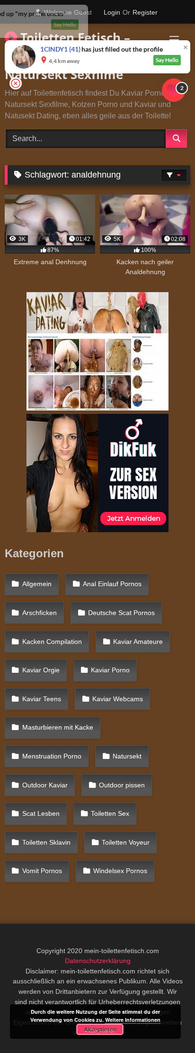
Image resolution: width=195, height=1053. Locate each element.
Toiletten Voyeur (126, 842)
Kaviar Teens (41, 699)
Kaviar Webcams (117, 699)
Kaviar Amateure (138, 641)
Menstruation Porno (51, 756)
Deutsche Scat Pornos (121, 612)
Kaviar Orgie (41, 670)
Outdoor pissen (122, 785)
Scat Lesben (41, 813)
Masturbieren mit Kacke (57, 727)
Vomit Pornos (42, 871)
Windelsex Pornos (120, 871)
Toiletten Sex (110, 813)
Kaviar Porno (110, 670)
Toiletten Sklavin (46, 842)
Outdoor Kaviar (45, 785)
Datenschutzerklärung (98, 960)
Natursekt (127, 756)
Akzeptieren (100, 1029)
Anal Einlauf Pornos (112, 584)
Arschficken (39, 612)
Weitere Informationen (132, 1019)
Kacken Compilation (52, 641)
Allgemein (37, 584)
